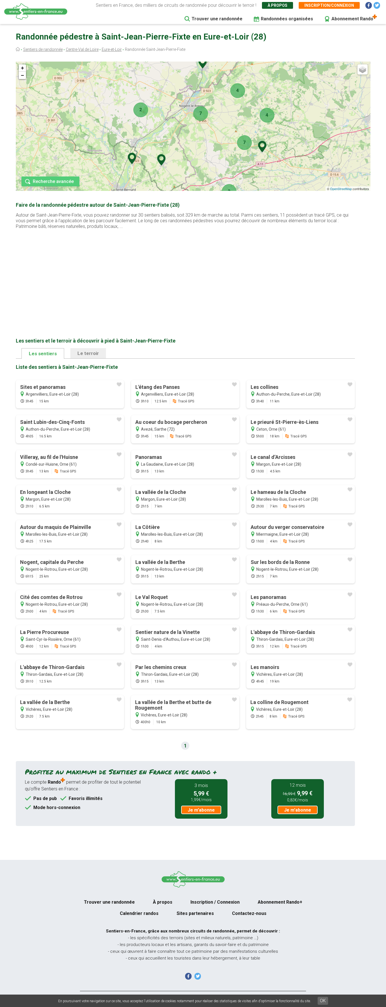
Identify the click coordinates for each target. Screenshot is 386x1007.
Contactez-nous (249, 913)
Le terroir (88, 353)
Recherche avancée (53, 181)
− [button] (22, 75)
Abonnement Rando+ (280, 902)
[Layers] (362, 69)
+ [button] (22, 68)
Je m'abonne (201, 810)
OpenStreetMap (341, 188)
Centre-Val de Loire (82, 49)
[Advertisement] (185, 274)
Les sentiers (43, 353)
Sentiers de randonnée (43, 49)
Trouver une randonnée (217, 18)
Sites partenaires (195, 913)
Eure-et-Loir (112, 49)
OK (323, 1000)
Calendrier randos (139, 913)
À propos (277, 5)
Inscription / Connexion (215, 902)
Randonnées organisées (287, 18)
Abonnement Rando (352, 18)
